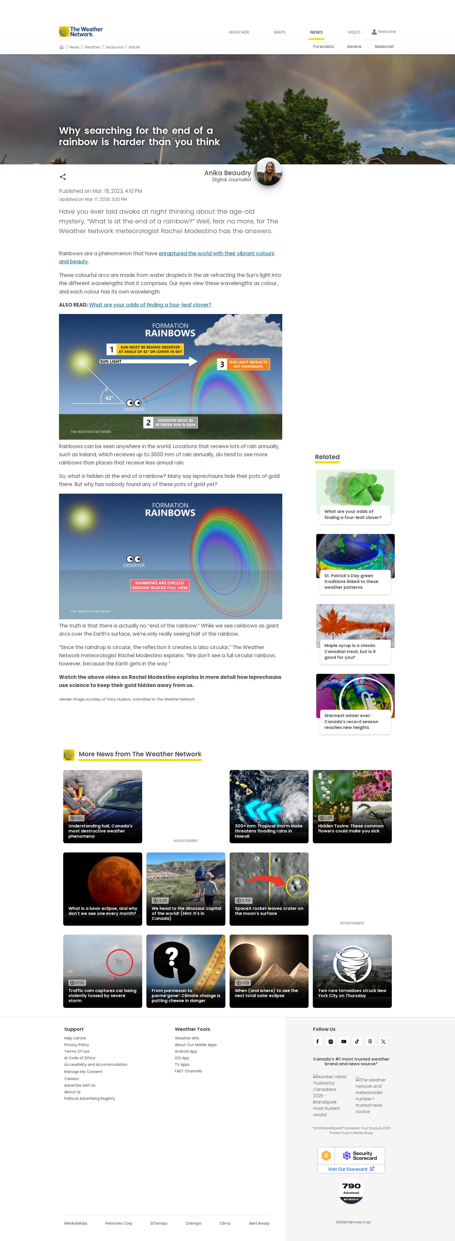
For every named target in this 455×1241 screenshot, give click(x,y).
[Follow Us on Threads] (370, 1042)
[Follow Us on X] (383, 1042)
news (74, 47)
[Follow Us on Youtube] (343, 1042)
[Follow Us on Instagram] (330, 1042)
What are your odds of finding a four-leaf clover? (150, 304)
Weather (92, 47)
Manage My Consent (83, 1071)
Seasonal (114, 47)
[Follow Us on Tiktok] (357, 1042)
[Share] (63, 177)
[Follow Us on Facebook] (317, 1042)
